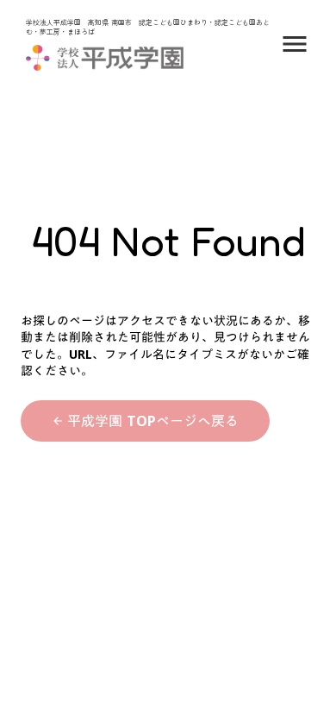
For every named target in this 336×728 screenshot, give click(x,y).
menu (294, 44)
